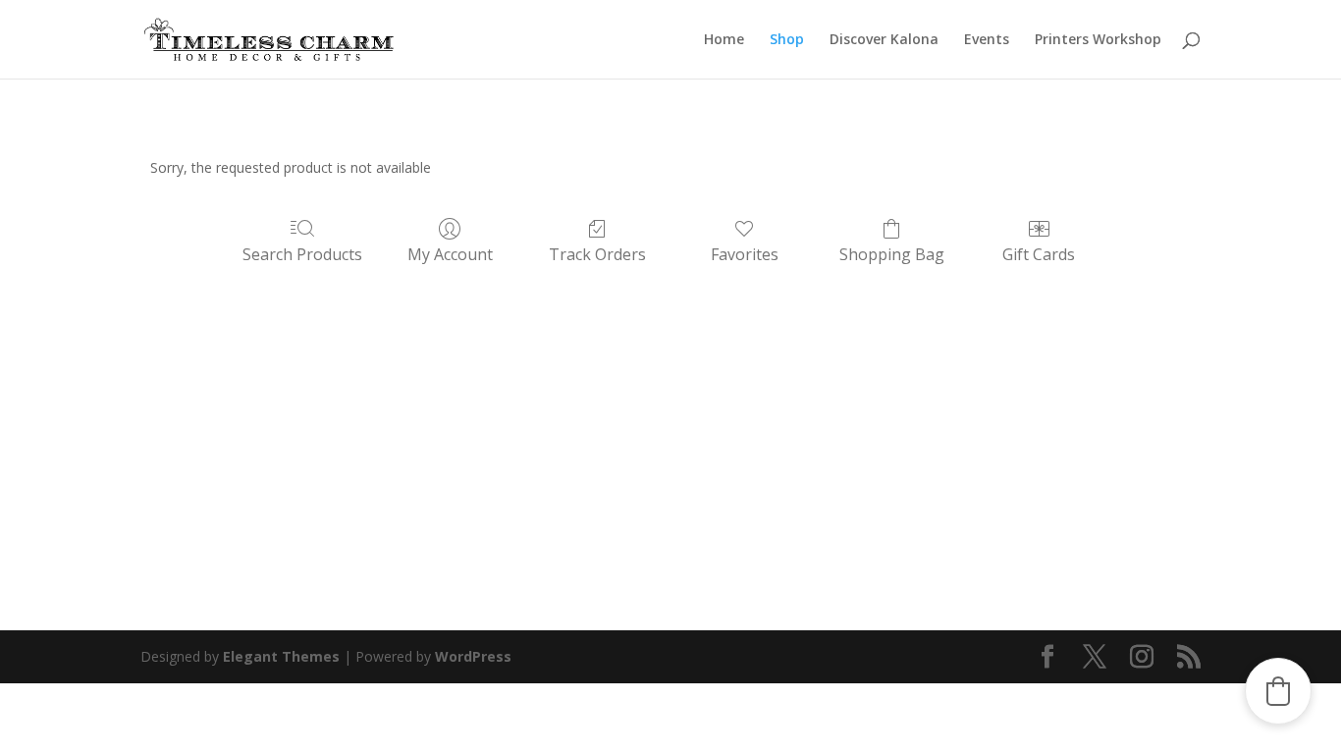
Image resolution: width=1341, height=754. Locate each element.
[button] (1278, 691)
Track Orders (597, 253)
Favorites (744, 253)
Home (724, 40)
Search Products (302, 253)
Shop (787, 40)
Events (986, 40)
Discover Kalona (884, 40)
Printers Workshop (1098, 40)
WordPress (473, 656)
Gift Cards (1038, 253)
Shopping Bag (891, 253)
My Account (450, 253)
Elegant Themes (281, 656)
